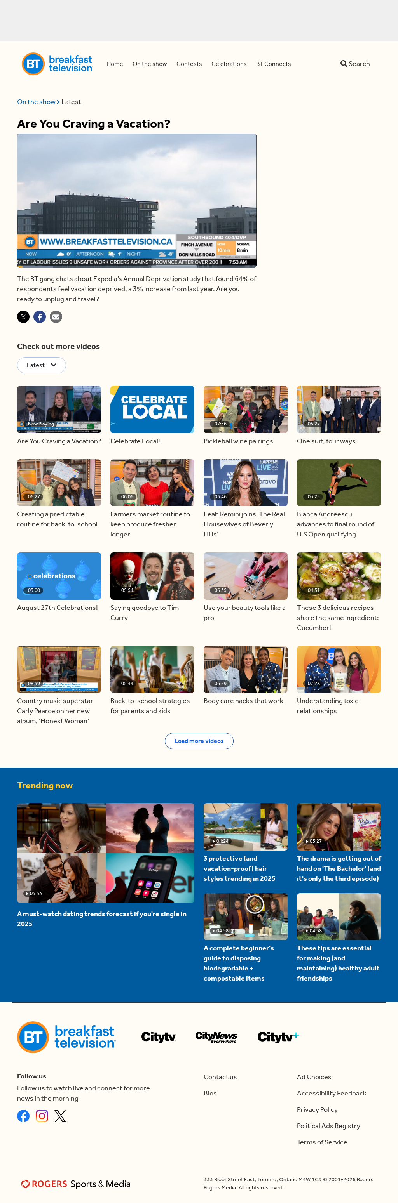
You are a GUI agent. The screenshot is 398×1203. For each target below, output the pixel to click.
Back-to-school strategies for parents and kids (150, 706)
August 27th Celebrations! (57, 608)
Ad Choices (314, 1077)
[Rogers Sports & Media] (77, 1183)
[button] (59, 409)
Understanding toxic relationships (327, 706)
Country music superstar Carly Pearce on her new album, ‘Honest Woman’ (55, 711)
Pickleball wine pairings (238, 441)
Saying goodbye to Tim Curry (144, 613)
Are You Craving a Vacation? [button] (59, 441)
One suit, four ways (326, 441)
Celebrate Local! (135, 441)
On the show (37, 102)
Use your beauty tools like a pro (245, 613)
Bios (210, 1093)
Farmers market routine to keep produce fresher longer (150, 524)
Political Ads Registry (328, 1126)
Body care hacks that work (243, 701)
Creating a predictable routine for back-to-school (57, 519)
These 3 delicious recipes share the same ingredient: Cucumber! (338, 618)
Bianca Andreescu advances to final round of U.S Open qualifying (335, 524)
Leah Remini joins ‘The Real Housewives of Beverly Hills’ (244, 524)
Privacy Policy (317, 1110)
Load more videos (199, 741)
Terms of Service (322, 1142)
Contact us (220, 1077)
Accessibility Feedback (332, 1093)
